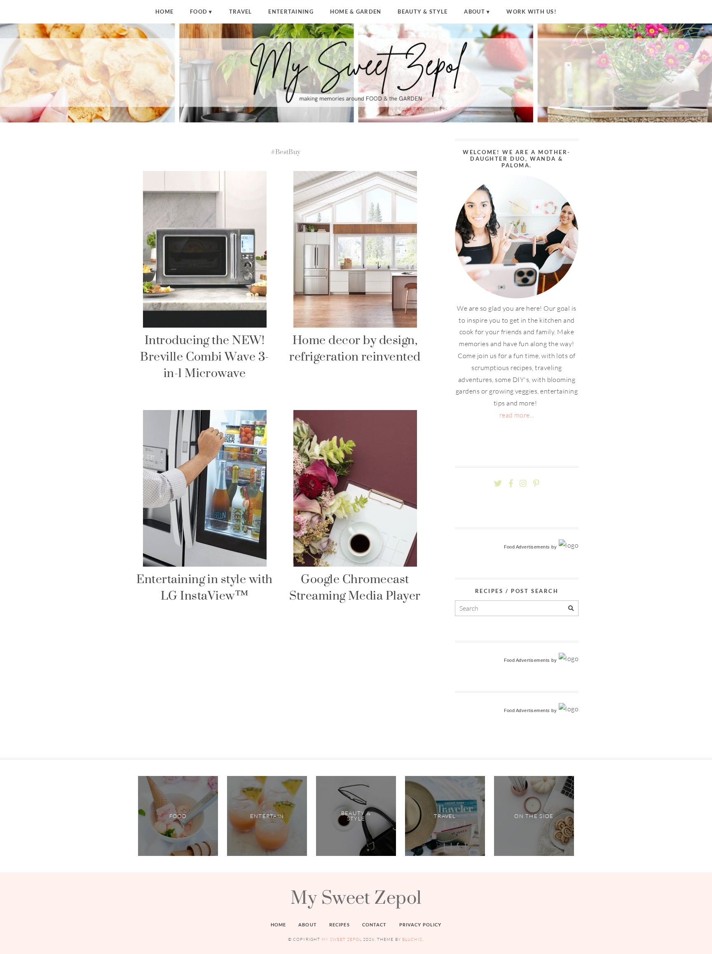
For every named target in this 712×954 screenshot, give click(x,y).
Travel (240, 11)
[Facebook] (511, 483)
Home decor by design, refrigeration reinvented (355, 348)
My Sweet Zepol (356, 897)
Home (164, 11)
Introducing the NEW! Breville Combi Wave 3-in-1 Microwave (204, 356)
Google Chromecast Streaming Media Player (355, 587)
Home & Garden (356, 11)
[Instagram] (523, 483)
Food (198, 11)
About (474, 11)
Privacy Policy (420, 924)
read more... (516, 415)
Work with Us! (531, 11)
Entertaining (290, 11)
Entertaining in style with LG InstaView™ (204, 587)
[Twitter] (498, 483)
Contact (374, 924)
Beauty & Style (422, 11)
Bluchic (412, 939)
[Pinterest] (536, 483)
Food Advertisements (527, 546)
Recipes (339, 924)
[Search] (571, 608)
